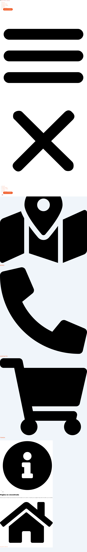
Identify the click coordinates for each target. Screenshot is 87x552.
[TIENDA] (43, 434)
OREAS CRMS (5, 5)
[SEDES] (43, 262)
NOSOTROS (4, 4)
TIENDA (2, 437)
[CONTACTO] (43, 353)
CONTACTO (4, 8)
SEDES (3, 6)
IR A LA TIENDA (7, 9)
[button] (43, 98)
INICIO (3, 2)
